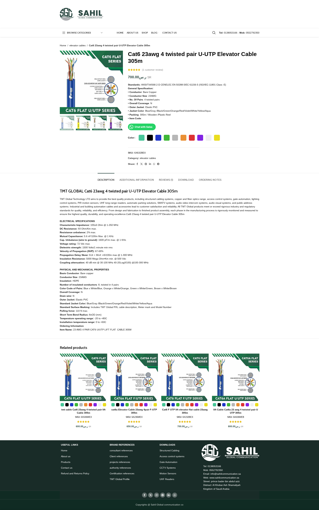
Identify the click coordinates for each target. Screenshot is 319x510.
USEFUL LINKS (69, 444)
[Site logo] (81, 14)
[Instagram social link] (156, 495)
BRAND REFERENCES (122, 444)
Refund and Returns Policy (75, 473)
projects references (120, 462)
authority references (120, 467)
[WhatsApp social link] (154, 164)
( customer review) (152, 69)
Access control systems (172, 456)
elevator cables (77, 45)
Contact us (66, 467)
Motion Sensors (168, 473)
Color (131, 137)
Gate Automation (168, 462)
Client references (119, 456)
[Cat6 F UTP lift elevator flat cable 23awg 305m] (185, 377)
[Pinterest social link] (146, 164)
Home (63, 45)
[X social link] (141, 164)
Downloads (167, 444)
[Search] (214, 32)
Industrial (75, 206)
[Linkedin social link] (150, 164)
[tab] (106, 178)
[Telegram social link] (158, 164)
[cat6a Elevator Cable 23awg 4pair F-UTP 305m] (134, 377)
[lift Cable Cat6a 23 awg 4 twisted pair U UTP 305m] (235, 377)
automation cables (103, 206)
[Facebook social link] (137, 164)
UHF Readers (167, 479)
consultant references (121, 450)
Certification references (122, 473)
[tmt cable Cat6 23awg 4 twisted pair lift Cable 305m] (83, 377)
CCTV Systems (168, 467)
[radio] (142, 138)
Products (65, 462)
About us (65, 456)
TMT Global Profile (120, 479)
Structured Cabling (169, 450)
